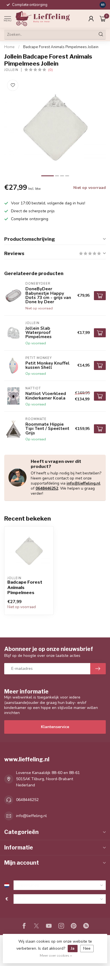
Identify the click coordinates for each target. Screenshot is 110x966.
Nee (87, 948)
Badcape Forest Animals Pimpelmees (24, 587)
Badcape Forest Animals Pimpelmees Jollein (60, 47)
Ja (72, 948)
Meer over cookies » (56, 955)
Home (9, 47)
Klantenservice (55, 726)
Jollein (11, 70)
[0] (103, 18)
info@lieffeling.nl (83, 483)
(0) (50, 69)
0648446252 (47, 488)
